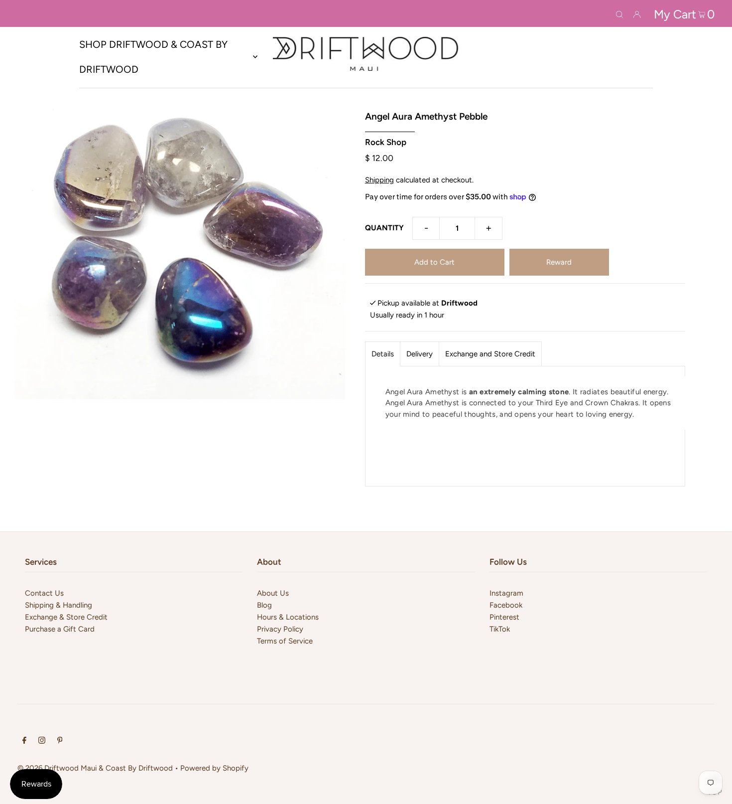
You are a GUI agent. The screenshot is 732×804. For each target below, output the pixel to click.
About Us (273, 593)
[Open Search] (619, 13)
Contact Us (44, 593)
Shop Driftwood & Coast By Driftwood (153, 56)
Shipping (379, 179)
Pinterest (504, 617)
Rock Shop (385, 142)
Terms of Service (285, 641)
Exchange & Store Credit (66, 617)
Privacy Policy (280, 629)
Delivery (419, 353)
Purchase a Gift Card (60, 629)
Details (382, 353)
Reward (559, 262)
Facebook (505, 605)
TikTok (499, 629)
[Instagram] (41, 741)
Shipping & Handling (58, 605)
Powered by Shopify (214, 768)
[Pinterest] (60, 741)
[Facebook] (24, 741)
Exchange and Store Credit (490, 353)
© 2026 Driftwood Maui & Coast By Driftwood (95, 768)
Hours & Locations (288, 617)
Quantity (384, 227)
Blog (264, 605)
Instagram (506, 593)
